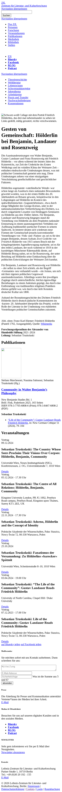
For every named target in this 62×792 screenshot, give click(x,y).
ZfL (3, 2)
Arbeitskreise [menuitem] (15, 94)
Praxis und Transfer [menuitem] (18, 97)
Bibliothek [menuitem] (13, 42)
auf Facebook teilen (31, 644)
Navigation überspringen (14, 8)
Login (39, 789)
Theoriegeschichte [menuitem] (17, 79)
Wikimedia (46, 323)
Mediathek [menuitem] (13, 39)
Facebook (13, 62)
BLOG (12, 65)
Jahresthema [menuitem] (14, 91)
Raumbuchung (52, 789)
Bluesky (12, 59)
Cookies (30, 789)
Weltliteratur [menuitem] (14, 82)
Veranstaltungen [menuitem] (16, 33)
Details (5, 471)
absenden (7, 683)
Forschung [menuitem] (13, 30)
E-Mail (5, 702)
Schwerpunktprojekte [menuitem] (19, 88)
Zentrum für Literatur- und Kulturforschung (24, 5)
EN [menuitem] (10, 56)
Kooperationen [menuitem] (15, 103)
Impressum (34, 786)
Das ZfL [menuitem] (12, 24)
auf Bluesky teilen (10, 644)
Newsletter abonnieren (13, 752)
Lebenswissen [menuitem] (15, 85)
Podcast (12, 68)
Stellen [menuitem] (11, 45)
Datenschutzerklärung (12, 789)
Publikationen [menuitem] (15, 36)
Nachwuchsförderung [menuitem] (19, 100)
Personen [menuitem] (13, 27)
